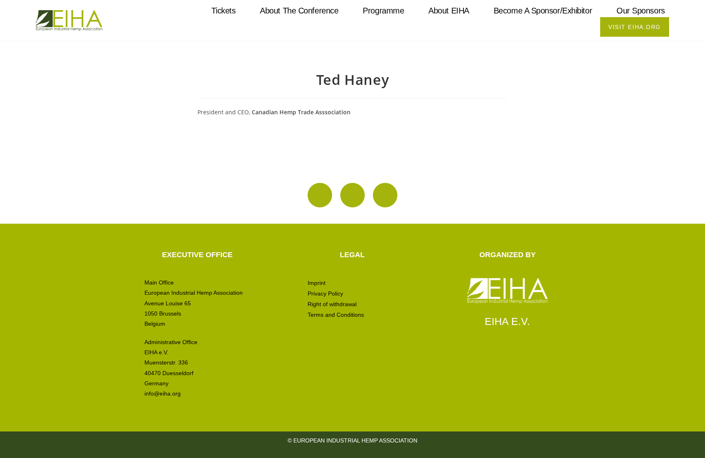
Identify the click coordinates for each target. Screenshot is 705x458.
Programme (383, 10)
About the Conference (299, 10)
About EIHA (448, 10)
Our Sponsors (640, 10)
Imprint (317, 283)
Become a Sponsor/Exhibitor (543, 10)
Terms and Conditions (336, 314)
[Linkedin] (352, 195)
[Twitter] (385, 195)
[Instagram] (320, 195)
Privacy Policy (325, 293)
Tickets (223, 10)
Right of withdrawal (332, 304)
